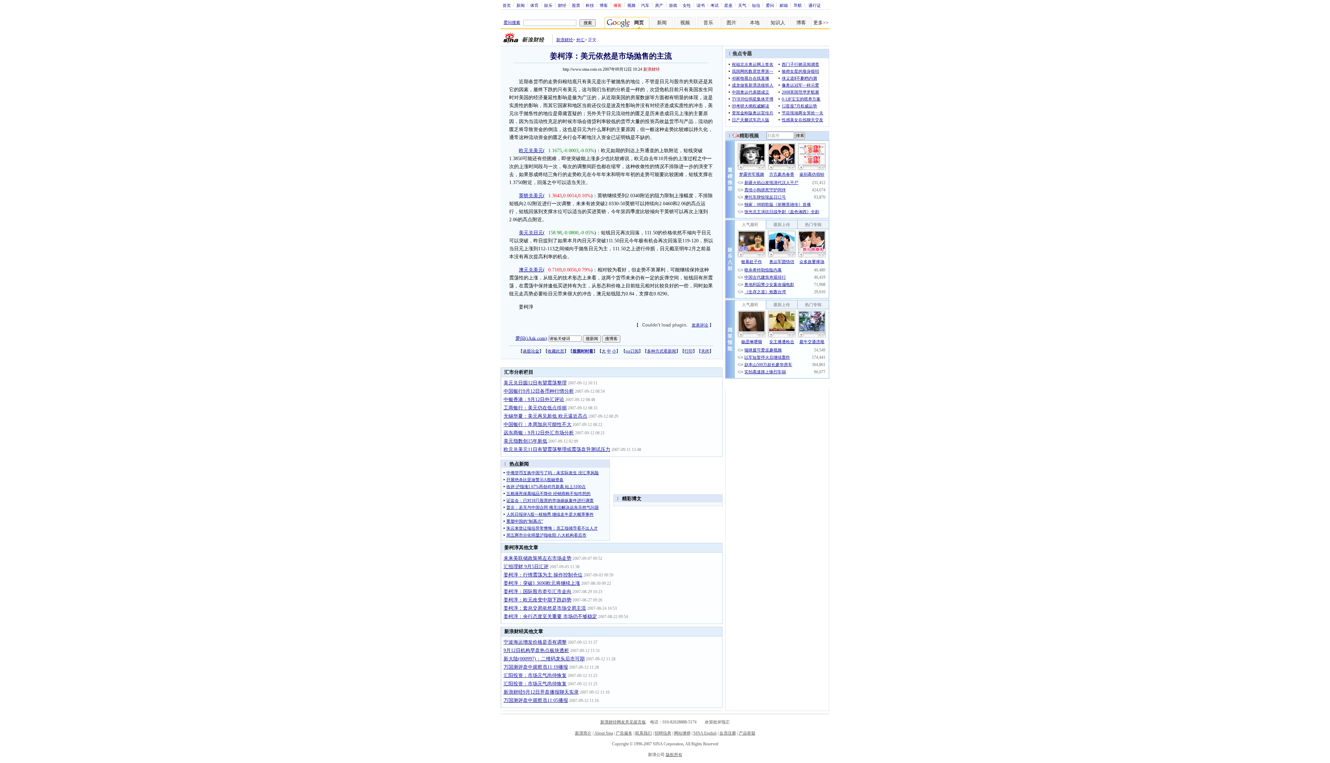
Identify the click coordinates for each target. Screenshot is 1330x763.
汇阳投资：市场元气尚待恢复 (535, 675)
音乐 (708, 22)
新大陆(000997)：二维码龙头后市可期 (544, 658)
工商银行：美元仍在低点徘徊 (535, 407)
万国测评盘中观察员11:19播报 (536, 667)
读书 (701, 5)
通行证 (814, 5)
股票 (576, 5)
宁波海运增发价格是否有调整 (535, 642)
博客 (604, 5)
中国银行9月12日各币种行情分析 (539, 391)
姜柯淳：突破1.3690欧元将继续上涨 (542, 583)
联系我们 (643, 733)
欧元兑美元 (531, 150)
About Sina (603, 733)
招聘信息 (663, 733)
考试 (714, 5)
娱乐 (548, 5)
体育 (534, 5)
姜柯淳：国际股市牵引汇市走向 (537, 591)
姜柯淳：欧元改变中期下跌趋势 (537, 599)
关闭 (705, 351)
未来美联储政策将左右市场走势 (537, 558)
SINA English (705, 733)
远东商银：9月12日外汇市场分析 (539, 432)
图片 (731, 22)
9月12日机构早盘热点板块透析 (536, 650)
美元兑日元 (531, 232)
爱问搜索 (512, 22)
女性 (687, 5)
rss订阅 (632, 351)
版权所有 (674, 754)
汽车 (645, 5)
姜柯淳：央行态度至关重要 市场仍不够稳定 (550, 616)
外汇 (580, 39)
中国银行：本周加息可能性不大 (537, 424)
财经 (562, 5)
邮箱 (784, 5)
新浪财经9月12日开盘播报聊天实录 (541, 692)
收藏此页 (556, 351)
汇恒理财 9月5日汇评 (526, 566)
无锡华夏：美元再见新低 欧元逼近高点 (545, 416)
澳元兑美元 (531, 269)
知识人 (778, 22)
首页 (507, 5)
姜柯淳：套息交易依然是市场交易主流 (545, 608)
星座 (728, 5)
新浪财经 (564, 39)
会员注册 (727, 733)
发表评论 (700, 325)
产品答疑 (747, 733)
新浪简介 (583, 733)
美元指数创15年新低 (525, 441)
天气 (742, 5)
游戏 (673, 5)
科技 (590, 5)
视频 (631, 5)
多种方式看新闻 (661, 351)
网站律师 (682, 733)
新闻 (520, 5)
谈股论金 (531, 351)
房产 (659, 5)
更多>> (820, 22)
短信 (756, 5)
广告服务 (624, 733)
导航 (797, 5)
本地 (755, 22)
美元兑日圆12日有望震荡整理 (535, 382)
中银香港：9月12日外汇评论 (534, 399)
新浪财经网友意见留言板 (623, 722)
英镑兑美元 (531, 195)
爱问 (770, 5)
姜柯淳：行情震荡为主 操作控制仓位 (543, 575)
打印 (688, 351)
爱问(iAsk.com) (531, 338)
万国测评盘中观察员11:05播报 (536, 700)
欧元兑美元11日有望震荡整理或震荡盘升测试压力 (557, 449)
